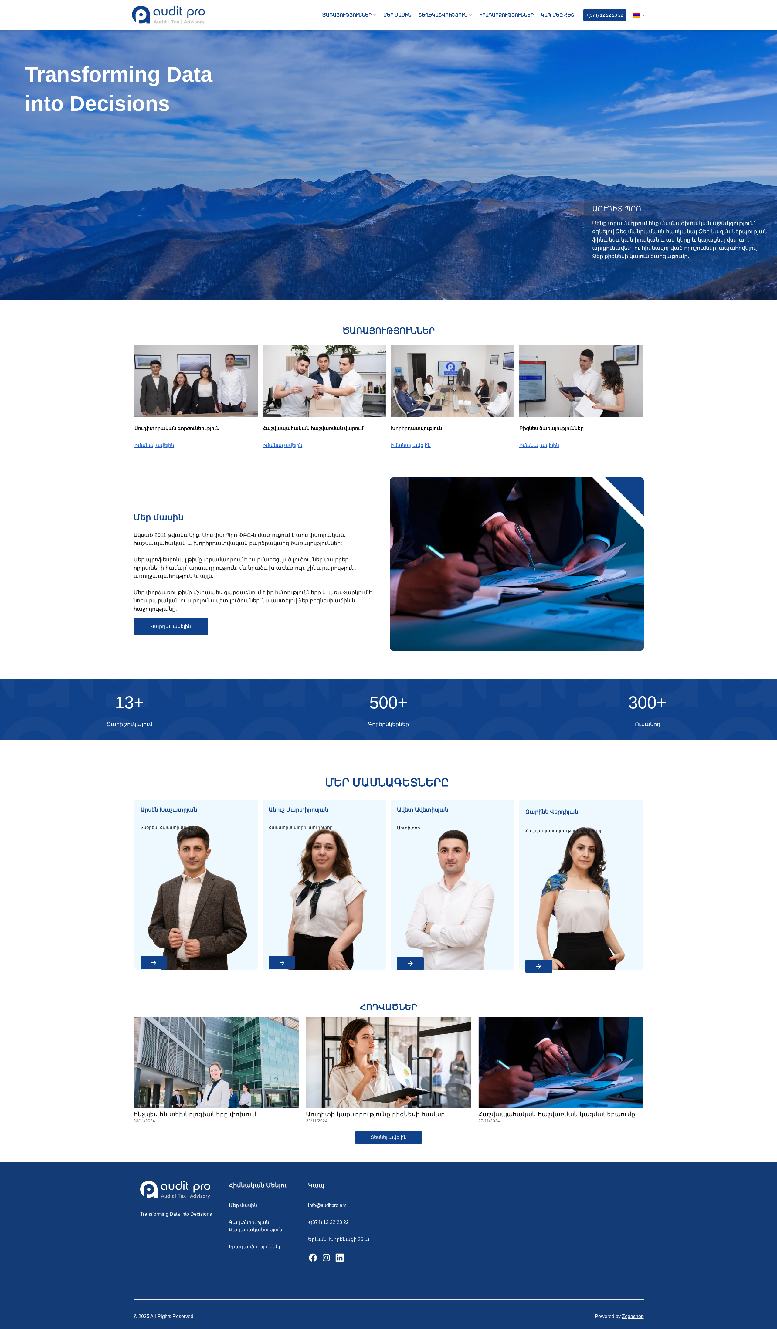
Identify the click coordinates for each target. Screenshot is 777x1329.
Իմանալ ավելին (154, 445)
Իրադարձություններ (255, 1246)
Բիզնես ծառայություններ (551, 428)
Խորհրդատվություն (416, 428)
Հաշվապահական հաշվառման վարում (313, 428)
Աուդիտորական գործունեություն (176, 428)
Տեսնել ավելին (389, 1137)
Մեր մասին (243, 1205)
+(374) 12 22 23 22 (604, 15)
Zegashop (633, 1316)
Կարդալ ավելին (171, 626)
